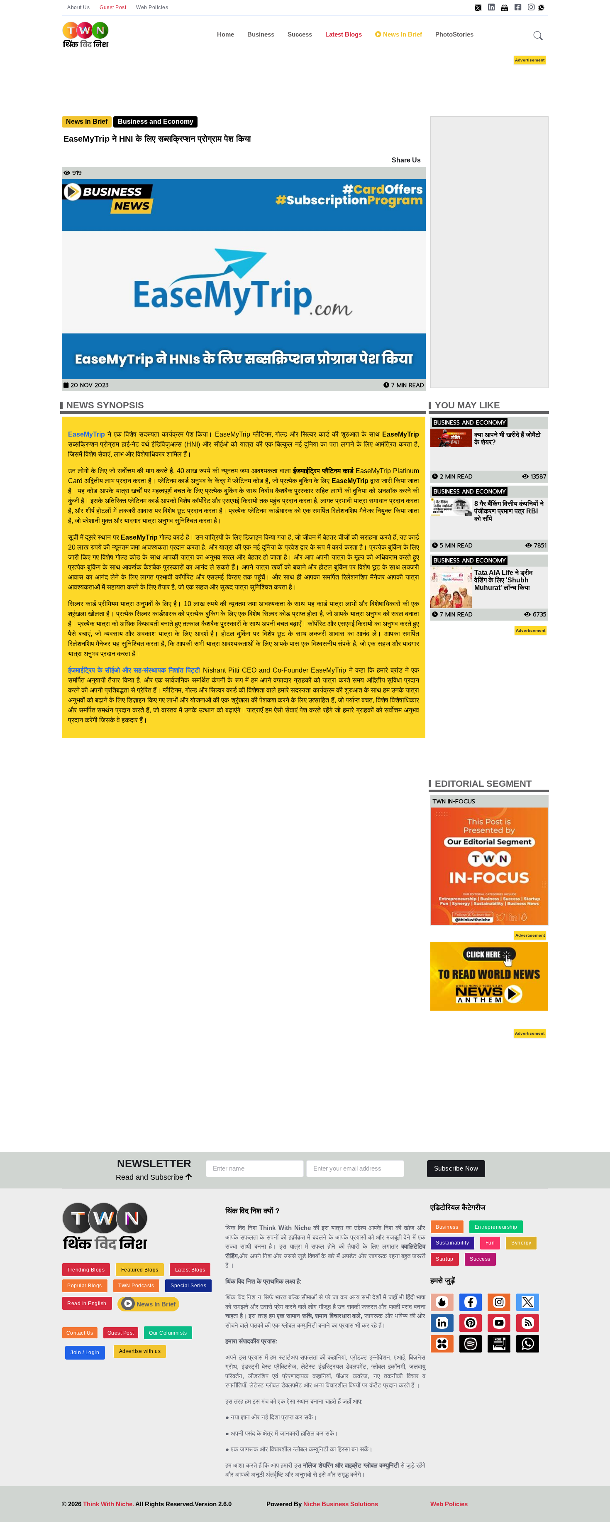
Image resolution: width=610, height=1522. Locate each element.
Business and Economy (155, 121)
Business (260, 34)
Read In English (87, 1303)
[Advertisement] (305, 78)
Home (225, 34)
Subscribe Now (456, 1168)
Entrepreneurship (496, 1227)
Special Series (188, 1286)
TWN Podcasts (136, 1286)
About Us (78, 7)
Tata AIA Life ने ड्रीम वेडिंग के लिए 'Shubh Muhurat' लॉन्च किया (503, 580)
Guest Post (113, 7)
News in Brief (401, 34)
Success (300, 34)
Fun (490, 1243)
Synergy (521, 1243)
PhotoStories (454, 34)
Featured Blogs (140, 1270)
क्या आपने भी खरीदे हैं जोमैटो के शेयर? (507, 438)
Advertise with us (140, 1351)
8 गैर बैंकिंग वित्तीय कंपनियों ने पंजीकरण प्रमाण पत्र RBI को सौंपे (509, 511)
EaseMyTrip (86, 434)
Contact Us (79, 1333)
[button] (538, 36)
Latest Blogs (343, 34)
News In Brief (86, 121)
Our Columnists (168, 1333)
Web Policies (152, 7)
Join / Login (85, 1352)
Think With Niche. (108, 1503)
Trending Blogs (86, 1270)
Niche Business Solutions (340, 1503)
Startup (445, 1259)
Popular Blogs (84, 1286)
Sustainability (452, 1243)
